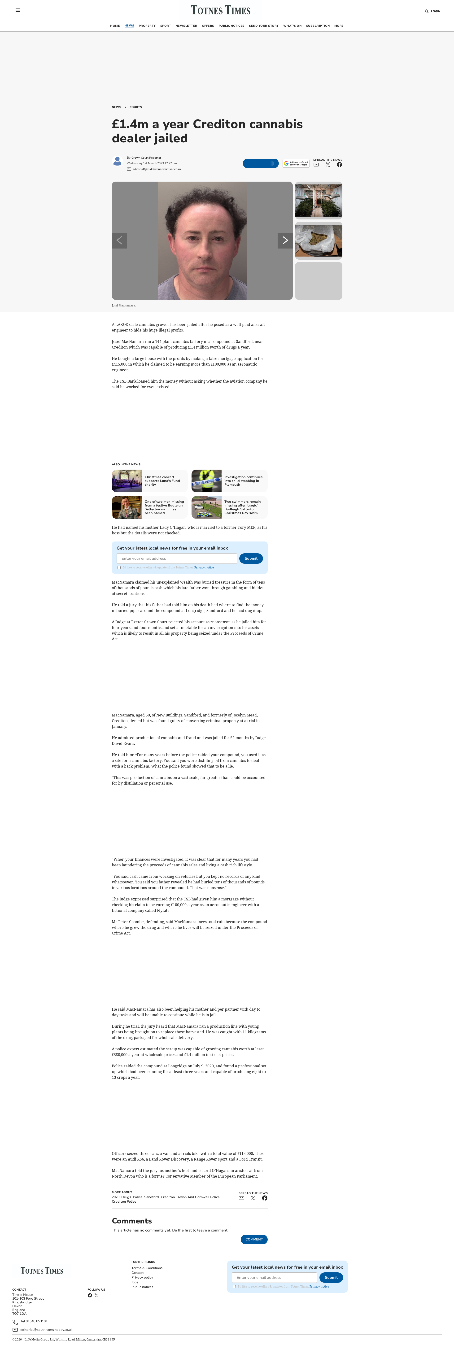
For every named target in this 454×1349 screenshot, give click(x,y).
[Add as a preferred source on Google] (296, 163)
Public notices (142, 1287)
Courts (136, 107)
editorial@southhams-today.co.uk (46, 1329)
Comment (254, 1239)
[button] (18, 10)
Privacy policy (142, 1277)
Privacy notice (204, 567)
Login (435, 11)
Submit (251, 558)
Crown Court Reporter (146, 158)
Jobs (134, 1282)
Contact (137, 1272)
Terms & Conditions (146, 1268)
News (116, 107)
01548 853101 (37, 1321)
